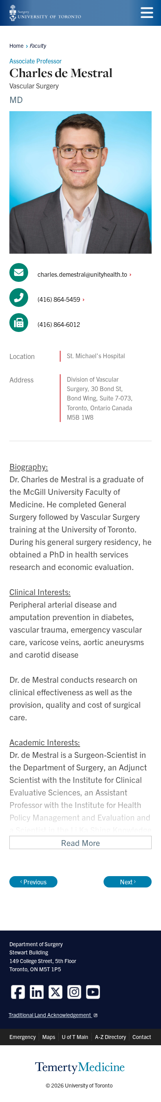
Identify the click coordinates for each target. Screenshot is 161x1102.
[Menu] (147, 12)
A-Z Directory (110, 1036)
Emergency (22, 1036)
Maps (48, 1036)
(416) (60, 299)
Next (126, 882)
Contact (141, 1036)
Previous (35, 882)
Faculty (38, 45)
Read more (80, 842)
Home (16, 45)
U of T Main (75, 1036)
